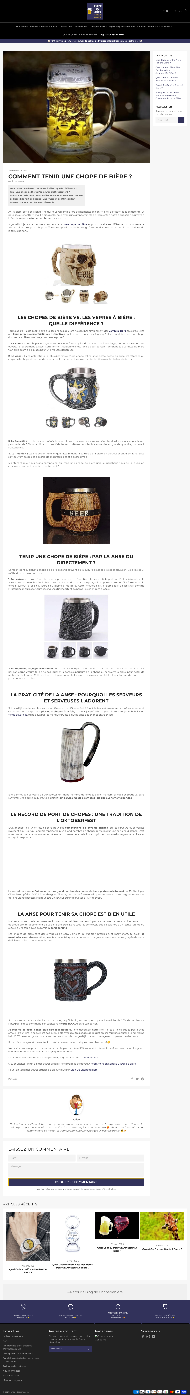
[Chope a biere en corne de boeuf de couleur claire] (76, 785)
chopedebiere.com (20, 1392)
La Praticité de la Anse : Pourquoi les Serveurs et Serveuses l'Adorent (47, 195)
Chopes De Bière (28, 26)
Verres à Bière (49, 26)
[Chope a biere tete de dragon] (76, 659)
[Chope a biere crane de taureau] (76, 397)
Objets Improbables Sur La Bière (126, 26)
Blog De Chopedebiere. (84, 1069)
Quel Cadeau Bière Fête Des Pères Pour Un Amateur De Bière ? (168, 70)
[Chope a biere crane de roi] (76, 272)
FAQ (5, 1341)
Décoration (66, 26)
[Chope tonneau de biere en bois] (76, 542)
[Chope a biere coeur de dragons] (76, 1011)
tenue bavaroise (17, 714)
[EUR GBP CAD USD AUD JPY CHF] (166, 11)
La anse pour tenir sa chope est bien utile (32, 202)
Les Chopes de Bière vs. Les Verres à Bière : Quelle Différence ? (43, 188)
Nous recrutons (11, 1375)
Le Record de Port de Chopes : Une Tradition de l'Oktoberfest (42, 199)
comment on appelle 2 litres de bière (114, 1063)
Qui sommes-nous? (14, 1336)
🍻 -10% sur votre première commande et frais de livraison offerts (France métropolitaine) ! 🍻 (95, 41)
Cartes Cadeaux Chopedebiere (80, 34)
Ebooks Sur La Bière (159, 26)
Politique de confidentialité (18, 1353)
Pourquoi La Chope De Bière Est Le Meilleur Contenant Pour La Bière (168, 95)
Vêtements (81, 26)
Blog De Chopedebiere (112, 34)
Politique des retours (14, 1366)
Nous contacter (11, 1370)
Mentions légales (12, 1380)
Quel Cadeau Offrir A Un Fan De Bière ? (168, 61)
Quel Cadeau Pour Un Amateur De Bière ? (167, 79)
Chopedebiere (89, 1057)
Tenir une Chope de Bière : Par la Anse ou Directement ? (40, 192)
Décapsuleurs (97, 26)
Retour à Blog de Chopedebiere (96, 1292)
